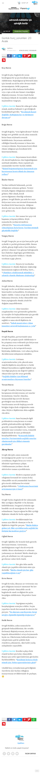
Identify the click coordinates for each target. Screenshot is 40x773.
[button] (3, 3)
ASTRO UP (7, 31)
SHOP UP (25, 3)
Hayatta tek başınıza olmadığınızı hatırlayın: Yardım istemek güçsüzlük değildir (20, 228)
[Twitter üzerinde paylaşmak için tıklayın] (14, 56)
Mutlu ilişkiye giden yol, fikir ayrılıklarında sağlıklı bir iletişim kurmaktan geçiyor (20, 528)
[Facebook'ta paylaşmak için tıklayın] (9, 56)
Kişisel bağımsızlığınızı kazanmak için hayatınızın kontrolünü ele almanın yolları (19, 171)
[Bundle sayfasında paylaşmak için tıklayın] (4, 60)
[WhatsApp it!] (33, 56)
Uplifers (9, 48)
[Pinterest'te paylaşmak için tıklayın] (24, 56)
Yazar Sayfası (30, 753)
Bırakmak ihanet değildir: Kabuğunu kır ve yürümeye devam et (19, 115)
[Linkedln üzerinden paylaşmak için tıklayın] (19, 56)
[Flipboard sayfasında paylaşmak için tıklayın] (29, 56)
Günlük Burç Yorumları (21, 31)
